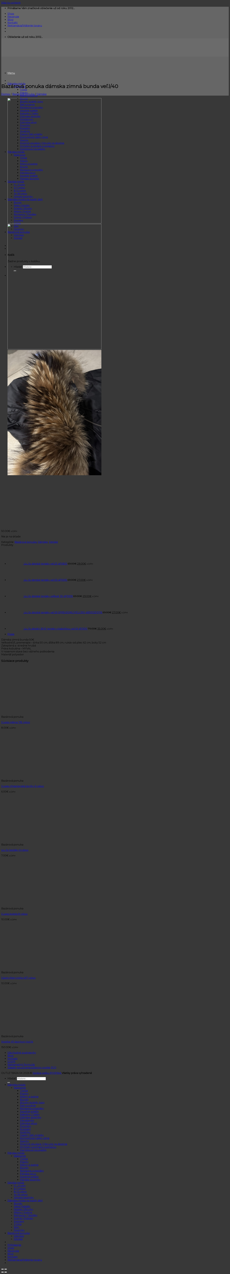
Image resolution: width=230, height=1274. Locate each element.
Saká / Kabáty (22, 1206)
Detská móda (16, 1182)
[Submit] (9, 1082)
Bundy (24, 1099)
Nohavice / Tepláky (25, 1215)
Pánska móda (16, 1153)
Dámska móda (16, 1084)
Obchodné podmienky (22, 1052)
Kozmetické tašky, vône (34, 1138)
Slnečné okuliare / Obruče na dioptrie (43, 1144)
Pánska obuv (28, 1173)
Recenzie (13, 16)
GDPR (11, 1061)
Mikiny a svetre (29, 1096)
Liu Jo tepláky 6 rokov (14, 850)
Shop (11, 13)
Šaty (16, 1227)
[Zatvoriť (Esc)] (2, 1269)
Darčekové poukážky (33, 1150)
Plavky (24, 1093)
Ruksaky (25, 1129)
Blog (10, 19)
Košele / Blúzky (23, 1209)
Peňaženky (27, 1120)
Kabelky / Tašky (30, 1114)
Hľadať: (12, 1078)
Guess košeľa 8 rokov (14, 913)
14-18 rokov (21, 1194)
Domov (5, 94)
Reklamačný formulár (21, 1064)
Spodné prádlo (29, 1111)
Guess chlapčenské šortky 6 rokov (22, 786)
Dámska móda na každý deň (25, 1200)
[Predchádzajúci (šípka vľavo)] (2, 1272)
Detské (53, 542)
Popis (11, 634)
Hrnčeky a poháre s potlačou (38, 1147)
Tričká (23, 89)
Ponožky (25, 1126)
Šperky (24, 1141)
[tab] (118, 634)
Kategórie (20, 1087)
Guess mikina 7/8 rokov (15, 722)
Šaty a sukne (28, 1105)
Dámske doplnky (30, 1117)
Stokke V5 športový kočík (17, 1041)
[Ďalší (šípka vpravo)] (5, 1272)
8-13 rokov (20, 1191)
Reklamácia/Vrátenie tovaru (25, 25)
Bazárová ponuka (23, 94)
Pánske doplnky (30, 1179)
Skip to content (11, 2)
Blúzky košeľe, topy (32, 1102)
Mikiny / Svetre (23, 1212)
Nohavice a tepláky (32, 1108)
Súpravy (19, 1221)
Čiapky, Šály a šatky (32, 1135)
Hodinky (25, 1132)
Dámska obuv (28, 1123)
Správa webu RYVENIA (47, 1073)
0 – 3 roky (20, 1185)
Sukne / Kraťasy (23, 1218)
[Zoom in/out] (5, 1269)
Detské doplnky (24, 1197)
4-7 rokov (20, 1188)
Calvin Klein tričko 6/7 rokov (18, 977)
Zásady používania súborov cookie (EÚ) (32, 1067)
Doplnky (19, 1230)
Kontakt (13, 22)
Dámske (41, 94)
